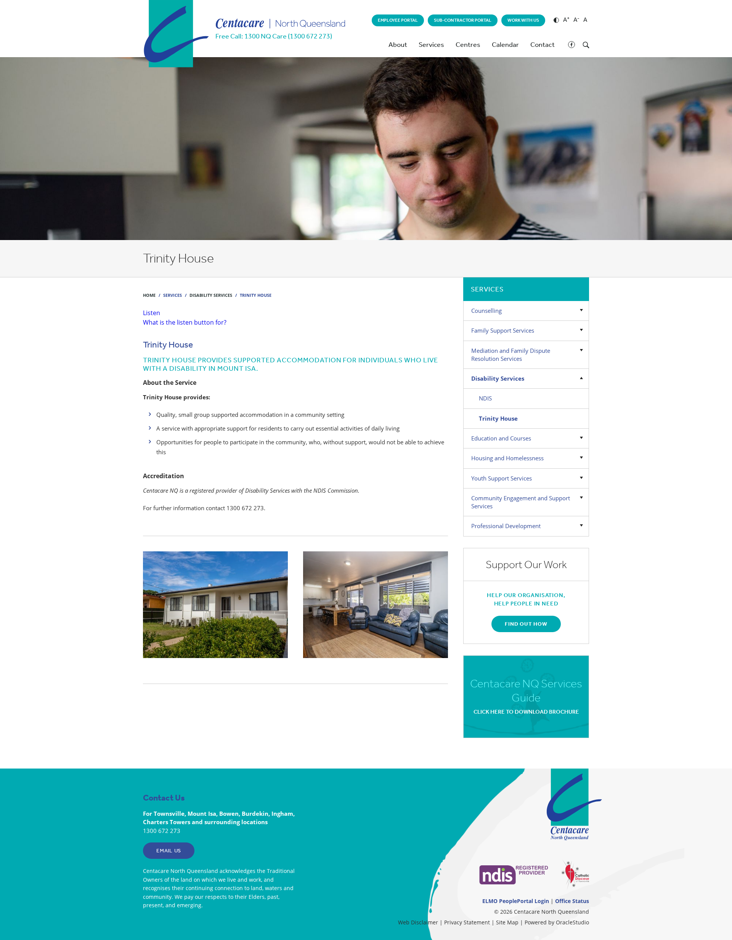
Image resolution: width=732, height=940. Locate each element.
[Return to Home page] (176, 60)
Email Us (168, 850)
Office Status (572, 901)
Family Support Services (502, 330)
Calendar (505, 44)
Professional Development (506, 526)
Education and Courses (501, 438)
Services (431, 44)
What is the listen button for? (184, 322)
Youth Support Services (501, 478)
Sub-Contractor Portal (462, 20)
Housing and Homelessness (507, 458)
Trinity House (498, 418)
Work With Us (523, 20)
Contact (542, 44)
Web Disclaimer (418, 922)
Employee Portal (398, 20)
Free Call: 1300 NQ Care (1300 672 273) (273, 36)
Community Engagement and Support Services (520, 502)
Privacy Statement (467, 922)
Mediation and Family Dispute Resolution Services (510, 354)
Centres (468, 44)
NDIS (485, 398)
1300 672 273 (161, 830)
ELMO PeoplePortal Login (515, 901)
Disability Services (497, 378)
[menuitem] (398, 20)
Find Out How (526, 624)
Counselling (486, 310)
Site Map (507, 922)
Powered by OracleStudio (557, 922)
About (397, 44)
